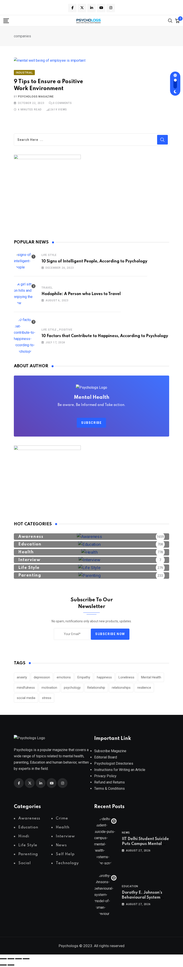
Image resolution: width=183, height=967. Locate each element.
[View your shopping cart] (177, 20)
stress (46, 698)
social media (26, 698)
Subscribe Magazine (110, 751)
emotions (64, 677)
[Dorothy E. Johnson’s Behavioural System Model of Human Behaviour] (105, 895)
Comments (62, 103)
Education (130, 886)
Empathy (83, 677)
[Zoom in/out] (3, 958)
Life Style (49, 255)
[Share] (18, 958)
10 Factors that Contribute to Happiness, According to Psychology (105, 336)
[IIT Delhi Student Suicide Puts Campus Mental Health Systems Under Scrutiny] (105, 841)
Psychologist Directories (113, 763)
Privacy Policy (105, 776)
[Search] (170, 20)
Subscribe (91, 422)
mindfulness (26, 688)
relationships (121, 688)
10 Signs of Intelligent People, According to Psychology (94, 261)
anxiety (22, 677)
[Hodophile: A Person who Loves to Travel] (25, 293)
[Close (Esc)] (26, 958)
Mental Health (151, 677)
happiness (104, 677)
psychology (72, 688)
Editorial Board (105, 757)
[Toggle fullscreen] (11, 958)
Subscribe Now (110, 634)
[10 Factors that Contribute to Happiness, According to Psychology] (25, 336)
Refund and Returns (109, 782)
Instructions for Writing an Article (119, 770)
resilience (144, 688)
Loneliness (126, 677)
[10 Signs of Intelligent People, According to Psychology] (25, 261)
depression (42, 677)
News (126, 832)
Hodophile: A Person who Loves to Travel (81, 294)
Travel (47, 287)
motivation (49, 688)
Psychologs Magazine (36, 96)
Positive (65, 329)
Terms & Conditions (109, 788)
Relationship (96, 688)
